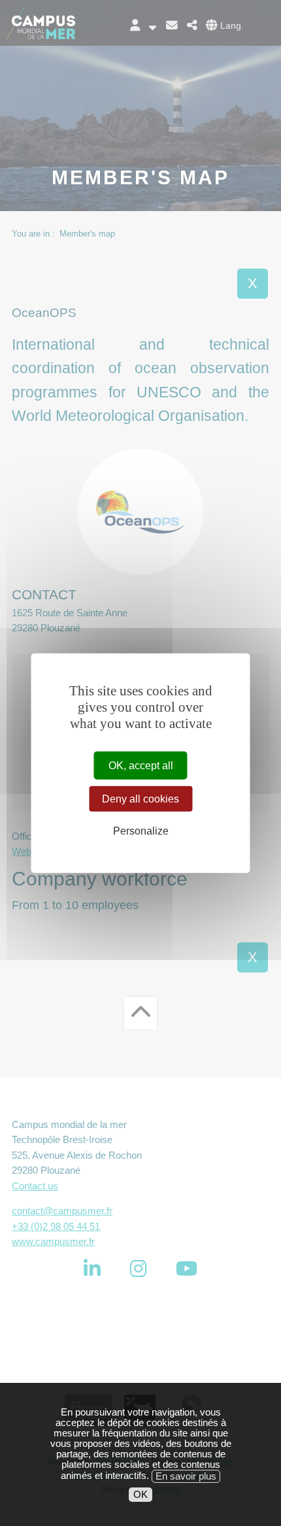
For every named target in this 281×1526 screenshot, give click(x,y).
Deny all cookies (140, 798)
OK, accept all (140, 765)
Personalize (141, 831)
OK (140, 1494)
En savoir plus (186, 1476)
